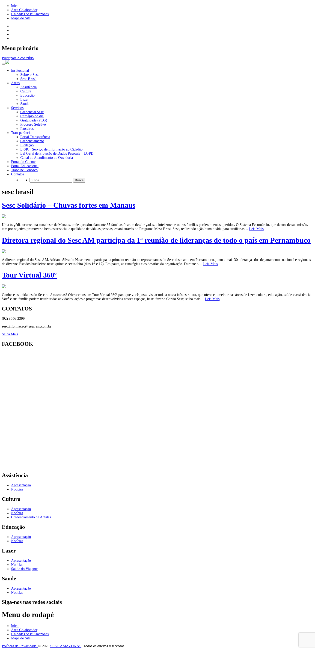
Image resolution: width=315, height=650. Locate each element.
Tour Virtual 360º (29, 275)
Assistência (28, 87)
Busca (79, 180)
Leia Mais (256, 229)
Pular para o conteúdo (18, 58)
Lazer (24, 99)
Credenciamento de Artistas (31, 517)
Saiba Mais (10, 334)
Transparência (21, 133)
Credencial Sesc (32, 112)
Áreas (15, 83)
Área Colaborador (24, 10)
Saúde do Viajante (24, 569)
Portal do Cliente (23, 162)
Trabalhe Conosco (24, 170)
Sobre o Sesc (29, 75)
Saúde (24, 104)
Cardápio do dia (32, 116)
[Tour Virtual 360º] (4, 287)
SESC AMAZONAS (65, 646)
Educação (27, 95)
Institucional (20, 70)
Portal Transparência (35, 137)
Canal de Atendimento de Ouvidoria (46, 158)
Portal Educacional (25, 166)
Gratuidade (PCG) (33, 120)
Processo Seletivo (33, 124)
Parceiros (27, 128)
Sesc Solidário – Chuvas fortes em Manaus (68, 205)
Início (15, 6)
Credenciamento (32, 141)
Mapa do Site (20, 18)
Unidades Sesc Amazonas (30, 14)
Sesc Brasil (28, 79)
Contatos (17, 174)
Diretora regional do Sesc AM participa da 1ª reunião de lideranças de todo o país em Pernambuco (156, 240)
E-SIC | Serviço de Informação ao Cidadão (51, 149)
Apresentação (21, 485)
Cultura (25, 91)
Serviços (17, 108)
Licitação (27, 145)
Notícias (17, 489)
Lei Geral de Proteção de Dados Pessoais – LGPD (57, 153)
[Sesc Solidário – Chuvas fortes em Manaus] (4, 217)
